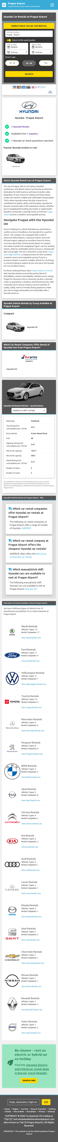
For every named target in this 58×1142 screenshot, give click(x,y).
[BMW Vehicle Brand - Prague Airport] (12, 771)
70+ (45, 63)
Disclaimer (31, 1111)
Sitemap (51, 1111)
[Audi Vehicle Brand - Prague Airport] (12, 864)
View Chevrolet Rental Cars (32, 963)
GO (46, 1102)
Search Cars (29, 1080)
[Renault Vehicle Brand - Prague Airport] (12, 1004)
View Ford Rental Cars (30, 661)
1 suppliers (32, 133)
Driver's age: (10, 57)
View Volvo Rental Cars (31, 1033)
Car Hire (24, 1109)
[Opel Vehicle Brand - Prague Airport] (12, 794)
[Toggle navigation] (52, 5)
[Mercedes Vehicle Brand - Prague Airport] (12, 724)
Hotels (8, 1111)
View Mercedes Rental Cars (32, 731)
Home (7, 1109)
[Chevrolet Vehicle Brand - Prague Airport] (12, 957)
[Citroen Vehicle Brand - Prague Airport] (12, 818)
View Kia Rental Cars (29, 847)
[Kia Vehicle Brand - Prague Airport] (12, 841)
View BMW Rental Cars (30, 777)
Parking (52, 1109)
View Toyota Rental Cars (31, 707)
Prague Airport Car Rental (42, 271)
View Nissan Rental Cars (31, 986)
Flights (15, 1109)
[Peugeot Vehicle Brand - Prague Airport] (12, 748)
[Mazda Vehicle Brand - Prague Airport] (12, 910)
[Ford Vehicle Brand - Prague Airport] (12, 655)
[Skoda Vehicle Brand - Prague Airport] (12, 632)
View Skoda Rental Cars (31, 638)
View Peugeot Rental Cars (32, 754)
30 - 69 (29, 63)
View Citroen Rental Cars (31, 824)
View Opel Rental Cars (30, 800)
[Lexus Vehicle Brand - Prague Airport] (12, 887)
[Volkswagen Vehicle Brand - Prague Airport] (12, 678)
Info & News (19, 1111)
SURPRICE (16, 255)
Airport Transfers (38, 1109)
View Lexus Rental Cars (31, 893)
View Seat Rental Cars (30, 940)
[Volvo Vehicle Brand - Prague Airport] (12, 1027)
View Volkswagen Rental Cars (33, 684)
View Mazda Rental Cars (31, 917)
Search (29, 74)
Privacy (42, 1111)
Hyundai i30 (31, 589)
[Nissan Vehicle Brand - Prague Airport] (12, 980)
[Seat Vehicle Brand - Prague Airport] (12, 934)
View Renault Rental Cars (31, 1010)
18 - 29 (12, 63)
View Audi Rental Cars (30, 870)
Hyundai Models (21, 127)
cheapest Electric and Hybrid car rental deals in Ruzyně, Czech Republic (32, 1069)
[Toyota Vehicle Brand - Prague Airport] (12, 701)
